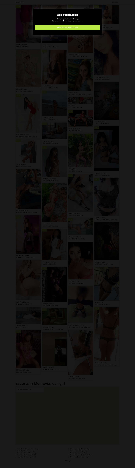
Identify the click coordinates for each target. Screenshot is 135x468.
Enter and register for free (67, 27)
